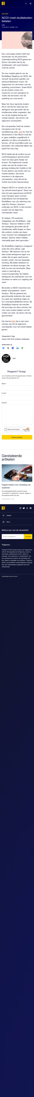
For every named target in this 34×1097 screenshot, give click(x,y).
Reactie (5, 411)
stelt (21, 132)
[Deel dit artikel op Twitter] (8, 356)
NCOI (13, 347)
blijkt (14, 329)
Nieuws (4, 347)
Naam (4, 392)
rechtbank (18, 347)
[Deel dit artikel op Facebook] (13, 356)
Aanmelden (27, 541)
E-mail (4, 401)
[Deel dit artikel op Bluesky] (3, 356)
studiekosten (27, 347)
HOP (8, 347)
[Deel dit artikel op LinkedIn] (17, 356)
